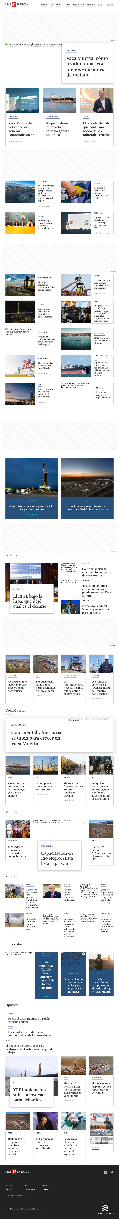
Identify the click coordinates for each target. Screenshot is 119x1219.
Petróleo (44, 5)
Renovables (91, 5)
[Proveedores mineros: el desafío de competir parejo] (18, 829)
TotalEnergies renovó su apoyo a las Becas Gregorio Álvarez (46, 224)
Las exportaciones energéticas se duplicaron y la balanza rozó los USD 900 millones (102, 368)
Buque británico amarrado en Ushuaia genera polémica (58, 129)
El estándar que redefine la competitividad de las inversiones (29, 1033)
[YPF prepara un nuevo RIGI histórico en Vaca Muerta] (45, 1121)
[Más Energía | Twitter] (112, 5)
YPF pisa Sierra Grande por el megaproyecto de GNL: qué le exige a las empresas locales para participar (102, 313)
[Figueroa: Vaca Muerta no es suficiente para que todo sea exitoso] (76, 223)
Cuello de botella (106, 914)
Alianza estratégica (18, 725)
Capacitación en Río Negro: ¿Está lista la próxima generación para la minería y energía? (59, 863)
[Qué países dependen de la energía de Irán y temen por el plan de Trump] (89, 891)
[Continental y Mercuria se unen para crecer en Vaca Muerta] (91, 735)
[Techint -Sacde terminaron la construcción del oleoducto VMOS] (87, 477)
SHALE (38, 777)
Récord (66, 1077)
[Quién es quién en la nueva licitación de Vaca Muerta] (20, 394)
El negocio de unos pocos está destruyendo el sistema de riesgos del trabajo (29, 1049)
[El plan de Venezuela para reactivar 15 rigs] (14, 920)
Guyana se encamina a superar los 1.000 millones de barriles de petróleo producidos (69, 928)
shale (40, 385)
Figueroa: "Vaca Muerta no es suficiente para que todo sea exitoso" (101, 222)
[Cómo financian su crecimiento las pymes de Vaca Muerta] (70, 570)
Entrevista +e (73, 973)
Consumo (97, 183)
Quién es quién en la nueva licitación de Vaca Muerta (45, 393)
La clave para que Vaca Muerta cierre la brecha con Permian (102, 284)
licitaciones (18, 1083)
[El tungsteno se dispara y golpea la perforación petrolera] (101, 1065)
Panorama (17, 589)
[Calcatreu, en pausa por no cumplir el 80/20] (76, 394)
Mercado (32, 500)
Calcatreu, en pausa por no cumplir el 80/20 (102, 395)
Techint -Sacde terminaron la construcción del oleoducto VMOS (87, 508)
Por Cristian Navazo (89, 141)
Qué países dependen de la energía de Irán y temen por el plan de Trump (107, 896)
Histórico (41, 305)
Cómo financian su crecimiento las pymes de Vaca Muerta (96, 572)
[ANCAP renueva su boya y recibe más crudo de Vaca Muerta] (18, 664)
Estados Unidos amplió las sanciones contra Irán (69, 894)
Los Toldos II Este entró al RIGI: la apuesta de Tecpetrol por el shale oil (101, 688)
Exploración (30, 885)
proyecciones (42, 181)
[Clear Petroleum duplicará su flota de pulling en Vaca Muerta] (101, 961)
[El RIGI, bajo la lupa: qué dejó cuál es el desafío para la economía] (31, 582)
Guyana (66, 914)
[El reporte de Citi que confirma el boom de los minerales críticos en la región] (96, 100)
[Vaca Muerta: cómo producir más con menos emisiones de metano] (59, 63)
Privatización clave (70, 676)
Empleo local (98, 388)
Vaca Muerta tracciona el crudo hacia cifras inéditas (45, 313)
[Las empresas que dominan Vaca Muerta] (45, 765)
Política (67, 5)
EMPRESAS (41, 216)
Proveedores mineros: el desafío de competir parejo (17, 851)
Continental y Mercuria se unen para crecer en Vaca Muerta (36, 738)
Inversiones (95, 676)
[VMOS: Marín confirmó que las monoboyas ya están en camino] (18, 765)
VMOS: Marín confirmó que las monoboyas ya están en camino (17, 789)
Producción (29, 914)
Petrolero (67, 885)
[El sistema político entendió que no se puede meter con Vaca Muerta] (70, 587)
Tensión (10, 1133)
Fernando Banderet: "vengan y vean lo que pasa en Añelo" (96, 609)
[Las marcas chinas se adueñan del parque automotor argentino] (73, 1121)
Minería (58, 5)
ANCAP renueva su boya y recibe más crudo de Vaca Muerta (17, 686)
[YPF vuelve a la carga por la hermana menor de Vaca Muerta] (45, 664)
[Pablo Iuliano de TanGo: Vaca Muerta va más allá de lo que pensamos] (20, 975)
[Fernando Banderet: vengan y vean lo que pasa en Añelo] (70, 607)
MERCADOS (85, 563)
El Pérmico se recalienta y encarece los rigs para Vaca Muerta (32, 508)
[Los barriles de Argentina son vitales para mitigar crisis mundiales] (73, 961)
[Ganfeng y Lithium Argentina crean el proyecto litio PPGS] (101, 829)
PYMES (96, 301)
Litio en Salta (96, 841)
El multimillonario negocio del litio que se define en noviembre (73, 688)
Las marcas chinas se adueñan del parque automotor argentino (71, 1146)
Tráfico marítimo (43, 332)
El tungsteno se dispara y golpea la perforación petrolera (101, 1088)
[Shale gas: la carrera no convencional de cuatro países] (20, 285)
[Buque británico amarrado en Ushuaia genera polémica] (59, 100)
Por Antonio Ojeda (43, 206)
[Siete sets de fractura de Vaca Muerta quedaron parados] (73, 765)
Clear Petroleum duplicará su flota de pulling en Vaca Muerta (101, 985)
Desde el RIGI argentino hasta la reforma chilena (29, 1020)
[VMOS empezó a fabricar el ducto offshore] (76, 339)
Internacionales (78, 5)
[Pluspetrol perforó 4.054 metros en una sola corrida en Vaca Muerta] (73, 1065)
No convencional (97, 1077)
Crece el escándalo (53, 117)
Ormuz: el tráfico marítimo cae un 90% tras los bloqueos (46, 341)
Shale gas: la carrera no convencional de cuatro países (46, 286)
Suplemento (95, 1147)
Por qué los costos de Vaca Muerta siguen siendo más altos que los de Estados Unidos (101, 791)
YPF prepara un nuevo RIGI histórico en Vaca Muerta (45, 1143)
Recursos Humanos (48, 846)
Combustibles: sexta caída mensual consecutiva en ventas (101, 193)
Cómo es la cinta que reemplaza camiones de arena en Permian (107, 925)
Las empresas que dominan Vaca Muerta (44, 786)
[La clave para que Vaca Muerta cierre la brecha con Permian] (76, 285)
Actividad (101, 973)
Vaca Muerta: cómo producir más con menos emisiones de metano (87, 66)
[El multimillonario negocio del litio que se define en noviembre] (73, 664)
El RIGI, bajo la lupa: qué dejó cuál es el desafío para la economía (30, 604)
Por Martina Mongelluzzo (15, 141)
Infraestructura (99, 333)
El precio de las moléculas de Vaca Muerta (45, 365)
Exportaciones (43, 358)
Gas (51, 5)
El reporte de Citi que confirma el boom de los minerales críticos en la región (96, 131)
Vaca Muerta (71, 50)
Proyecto (11, 777)
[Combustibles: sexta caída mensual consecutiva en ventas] (76, 192)
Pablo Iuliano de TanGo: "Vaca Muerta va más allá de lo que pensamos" (46, 975)
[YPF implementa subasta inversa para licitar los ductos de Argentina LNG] (31, 1076)
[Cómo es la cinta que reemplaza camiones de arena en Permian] (89, 920)
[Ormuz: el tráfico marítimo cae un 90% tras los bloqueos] (20, 339)
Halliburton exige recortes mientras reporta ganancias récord (16, 1146)
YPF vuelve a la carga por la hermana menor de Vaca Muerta (45, 686)
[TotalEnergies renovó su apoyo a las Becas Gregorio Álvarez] (20, 223)
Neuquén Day (13, 117)
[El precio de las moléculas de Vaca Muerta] (20, 366)
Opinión (10, 1013)
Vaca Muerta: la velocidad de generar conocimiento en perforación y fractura (21, 133)
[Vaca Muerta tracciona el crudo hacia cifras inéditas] (20, 312)
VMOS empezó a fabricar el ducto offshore (102, 340)
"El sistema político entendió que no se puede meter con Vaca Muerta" (96, 590)
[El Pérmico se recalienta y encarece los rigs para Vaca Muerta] (31, 477)
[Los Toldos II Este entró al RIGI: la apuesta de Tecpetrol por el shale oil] (101, 664)
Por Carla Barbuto (32, 515)
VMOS (87, 500)
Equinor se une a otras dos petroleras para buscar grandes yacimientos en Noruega (32, 898)
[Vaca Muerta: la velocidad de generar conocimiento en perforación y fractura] (22, 100)
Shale (38, 676)
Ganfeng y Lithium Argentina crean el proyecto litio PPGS (101, 853)
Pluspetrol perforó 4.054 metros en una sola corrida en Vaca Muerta (72, 1089)
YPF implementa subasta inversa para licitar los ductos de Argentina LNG (29, 1099)
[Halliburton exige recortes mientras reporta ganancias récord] (18, 1121)
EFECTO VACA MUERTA (100, 356)
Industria (97, 276)
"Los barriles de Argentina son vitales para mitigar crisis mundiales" (73, 985)
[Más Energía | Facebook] (108, 5)
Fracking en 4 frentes (45, 278)
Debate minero (12, 841)
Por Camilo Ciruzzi (43, 402)
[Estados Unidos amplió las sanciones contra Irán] (52, 891)
